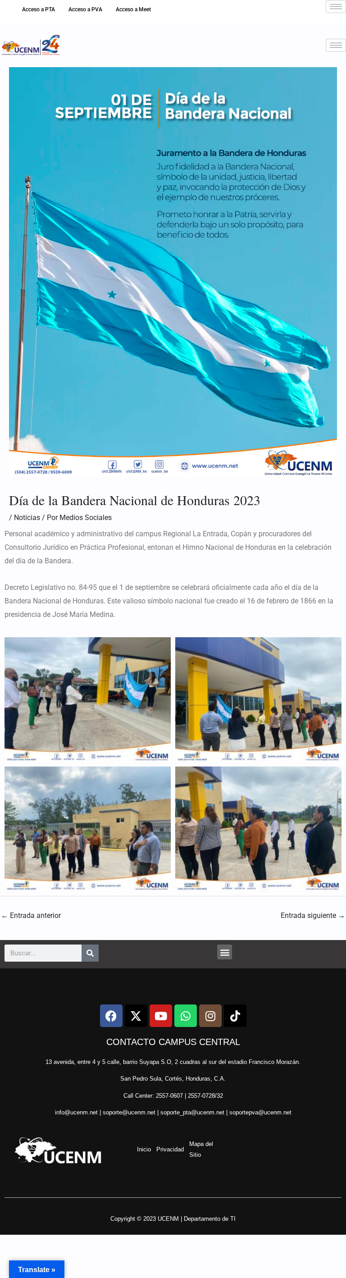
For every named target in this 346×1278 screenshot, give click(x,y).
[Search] (90, 953)
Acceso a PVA (85, 9)
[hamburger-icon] (336, 6)
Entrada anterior (31, 915)
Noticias (27, 517)
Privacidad (170, 1149)
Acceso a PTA (38, 9)
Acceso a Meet (133, 9)
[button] (224, 952)
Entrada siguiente (313, 915)
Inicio (144, 1149)
